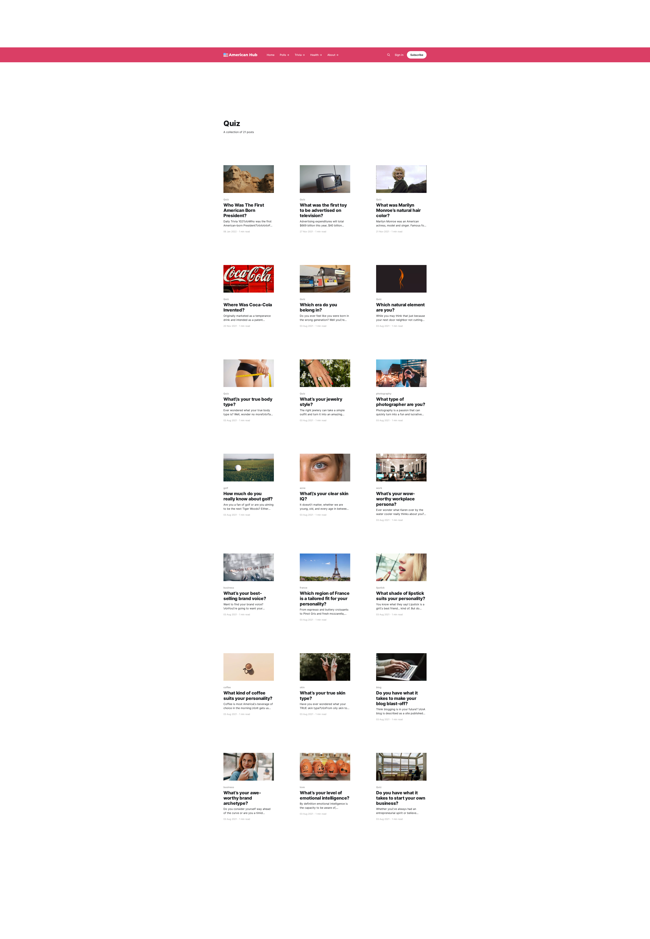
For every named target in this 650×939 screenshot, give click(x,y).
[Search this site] (388, 55)
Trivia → (300, 55)
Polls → (284, 55)
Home (270, 55)
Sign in (399, 55)
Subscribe (416, 55)
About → (333, 55)
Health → (316, 55)
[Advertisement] (325, 23)
